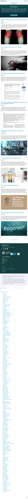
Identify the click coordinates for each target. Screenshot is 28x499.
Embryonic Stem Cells (6, 339)
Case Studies (5, 324)
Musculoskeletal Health (6, 403)
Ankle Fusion (5, 302)
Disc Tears (4, 337)
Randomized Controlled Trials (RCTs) (8, 443)
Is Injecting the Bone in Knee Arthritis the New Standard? (12, 212)
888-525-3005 (15, 2)
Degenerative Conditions (6, 334)
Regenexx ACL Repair (6, 446)
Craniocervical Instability (6, 333)
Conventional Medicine (6, 332)
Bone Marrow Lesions (6, 315)
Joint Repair (4, 371)
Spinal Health (5, 467)
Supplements (5, 484)
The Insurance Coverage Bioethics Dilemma (9, 185)
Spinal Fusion (5, 466)
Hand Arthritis (5, 350)
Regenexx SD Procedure (6, 450)
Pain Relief (4, 422)
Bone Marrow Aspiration (6, 312)
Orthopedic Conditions (6, 414)
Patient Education (5, 424)
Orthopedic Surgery (6, 416)
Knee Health (5, 375)
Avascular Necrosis (6, 306)
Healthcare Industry (6, 352)
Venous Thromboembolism (7, 490)
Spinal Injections (5, 468)
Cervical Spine (5, 326)
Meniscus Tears (5, 394)
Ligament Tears (5, 382)
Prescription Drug (5, 437)
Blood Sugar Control (6, 310)
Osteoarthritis (5, 418)
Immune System (5, 361)
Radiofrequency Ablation (6, 442)
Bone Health (5, 311)
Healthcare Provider (6, 353)
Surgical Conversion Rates (7, 485)
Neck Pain (4, 404)
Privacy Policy (4, 271)
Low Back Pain (5, 384)
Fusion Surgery (5, 347)
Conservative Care (5, 331)
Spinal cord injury (5, 465)
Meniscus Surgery (5, 393)
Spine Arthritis (5, 470)
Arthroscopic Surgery (6, 305)
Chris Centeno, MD (4, 22)
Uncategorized (5, 489)
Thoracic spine (5, 487)
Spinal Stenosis (5, 469)
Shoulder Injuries (5, 459)
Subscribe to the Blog (14, 15)
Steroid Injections (5, 482)
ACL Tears (4, 295)
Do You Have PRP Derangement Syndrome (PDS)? (11, 158)
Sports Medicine (5, 475)
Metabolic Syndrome (6, 397)
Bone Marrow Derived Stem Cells (7, 314)
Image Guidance (5, 360)
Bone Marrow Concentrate (7, 313)
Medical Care (5, 385)
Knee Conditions (5, 374)
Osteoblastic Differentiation (7, 419)
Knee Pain (4, 378)
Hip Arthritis (4, 354)
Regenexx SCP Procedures (7, 449)
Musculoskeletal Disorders (7, 402)
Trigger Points (5, 488)
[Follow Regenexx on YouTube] (7, 249)
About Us (3, 266)
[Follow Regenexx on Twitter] (5, 249)
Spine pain (4, 472)
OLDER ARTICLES (15, 239)
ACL (3, 292)
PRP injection (5, 440)
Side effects (5, 463)
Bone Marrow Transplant (6, 316)
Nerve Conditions (5, 405)
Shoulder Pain (5, 460)
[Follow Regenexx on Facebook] (2, 249)
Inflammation (5, 362)
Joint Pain (4, 370)
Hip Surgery (4, 358)
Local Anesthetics (5, 383)
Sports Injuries (5, 474)
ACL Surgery (5, 294)
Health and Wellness (6, 351)
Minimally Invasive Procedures (7, 399)
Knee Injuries (5, 376)
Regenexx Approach (6, 447)
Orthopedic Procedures (6, 415)
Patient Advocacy (5, 423)
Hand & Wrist (5, 349)
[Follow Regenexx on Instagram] (3, 249)
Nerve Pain (4, 406)
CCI (3, 325)
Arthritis (4, 303)
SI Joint (4, 462)
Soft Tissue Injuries (6, 464)
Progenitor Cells (5, 438)
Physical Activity (5, 428)
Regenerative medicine (6, 445)
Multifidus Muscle (5, 401)
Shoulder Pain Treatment (6, 461)
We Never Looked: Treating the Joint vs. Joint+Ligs (11, 47)
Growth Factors (5, 348)
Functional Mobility (5, 346)
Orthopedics (5, 417)
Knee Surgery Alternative (6, 381)
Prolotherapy (5, 439)
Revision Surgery (5, 452)
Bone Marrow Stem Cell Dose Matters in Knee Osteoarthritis (13, 73)
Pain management (5, 421)
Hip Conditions (5, 355)
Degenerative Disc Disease (7, 335)
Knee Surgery (5, 380)
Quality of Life (5, 441)
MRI (3, 400)
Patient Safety (5, 426)
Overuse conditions (6, 420)
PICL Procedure (5, 430)
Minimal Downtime (5, 398)
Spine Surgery (5, 473)
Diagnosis (4, 336)
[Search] (21, 288)
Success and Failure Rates (7, 483)
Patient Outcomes (5, 425)
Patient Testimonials (6, 427)
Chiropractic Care (5, 327)
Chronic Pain (5, 328)
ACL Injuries (4, 293)
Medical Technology (6, 392)
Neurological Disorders (6, 407)
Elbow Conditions (5, 338)
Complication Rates (6, 329)
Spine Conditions (5, 471)
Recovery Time (5, 444)
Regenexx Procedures (6, 448)
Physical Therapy (5, 429)
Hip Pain (4, 356)
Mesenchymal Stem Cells (6, 396)
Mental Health (5, 395)
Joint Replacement (5, 372)
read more (2, 193)
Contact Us (3, 267)
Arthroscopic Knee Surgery (7, 304)
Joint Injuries (5, 369)
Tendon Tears (5, 486)
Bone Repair (4, 317)
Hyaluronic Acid (5, 359)
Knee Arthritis (5, 373)
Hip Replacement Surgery (6, 357)
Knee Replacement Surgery (7, 379)
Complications (5, 330)
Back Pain (4, 307)
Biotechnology (5, 309)
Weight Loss (5, 491)
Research (4, 451)
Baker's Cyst (5, 308)
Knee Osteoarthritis (6, 377)
